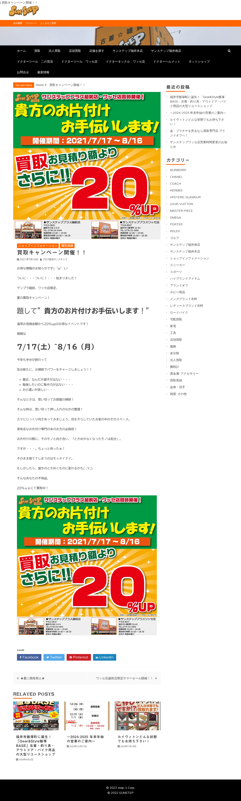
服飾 (173, 346)
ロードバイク (179, 312)
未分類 (174, 353)
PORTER (176, 224)
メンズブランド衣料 (183, 299)
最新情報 (43, 72)
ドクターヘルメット (166, 61)
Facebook (30, 657)
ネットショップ (199, 61)
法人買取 (55, 51)
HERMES (176, 190)
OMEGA (175, 217)
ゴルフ (174, 238)
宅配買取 (176, 319)
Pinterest (80, 657)
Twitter (55, 657)
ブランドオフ (179, 285)
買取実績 (67, 245)
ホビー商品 (177, 292)
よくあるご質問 (48, 23)
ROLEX (175, 231)
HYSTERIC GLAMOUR (185, 197)
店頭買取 (75, 51)
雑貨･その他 (178, 394)
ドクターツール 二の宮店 (35, 61)
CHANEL (176, 177)
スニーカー (177, 265)
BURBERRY (178, 170)
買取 (37, 51)
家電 (173, 326)
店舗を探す (96, 51)
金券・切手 (177, 387)
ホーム (21, 51)
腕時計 (174, 367)
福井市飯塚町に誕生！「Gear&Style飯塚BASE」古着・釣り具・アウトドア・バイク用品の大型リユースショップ (35, 745)
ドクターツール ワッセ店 (79, 61)
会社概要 (17, 23)
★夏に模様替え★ (33, 678)
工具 (173, 333)
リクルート (31, 23)
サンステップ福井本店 (128, 51)
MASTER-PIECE (181, 211)
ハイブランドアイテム (185, 278)
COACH (175, 183)
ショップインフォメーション (37, 245)
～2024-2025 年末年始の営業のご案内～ (198, 113)
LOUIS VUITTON (181, 204)
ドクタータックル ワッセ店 (125, 61)
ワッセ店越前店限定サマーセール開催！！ (124, 678)
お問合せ (23, 72)
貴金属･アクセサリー (184, 373)
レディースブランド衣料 (186, 306)
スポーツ (176, 272)
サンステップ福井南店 (166, 51)
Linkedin (105, 657)
